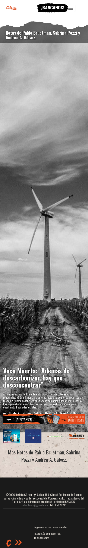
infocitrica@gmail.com (35, 505)
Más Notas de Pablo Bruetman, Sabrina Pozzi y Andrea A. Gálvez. (44, 455)
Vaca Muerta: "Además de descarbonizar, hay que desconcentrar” (36, 377)
